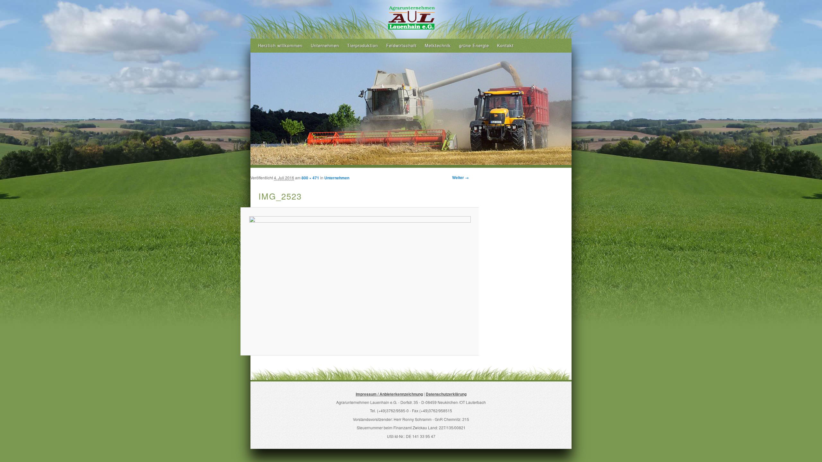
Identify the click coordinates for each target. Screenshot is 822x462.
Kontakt (505, 45)
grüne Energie (474, 45)
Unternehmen (325, 45)
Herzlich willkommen (280, 45)
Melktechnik (438, 45)
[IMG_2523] (359, 281)
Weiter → (460, 177)
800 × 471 (310, 178)
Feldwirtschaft (401, 45)
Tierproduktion (362, 45)
